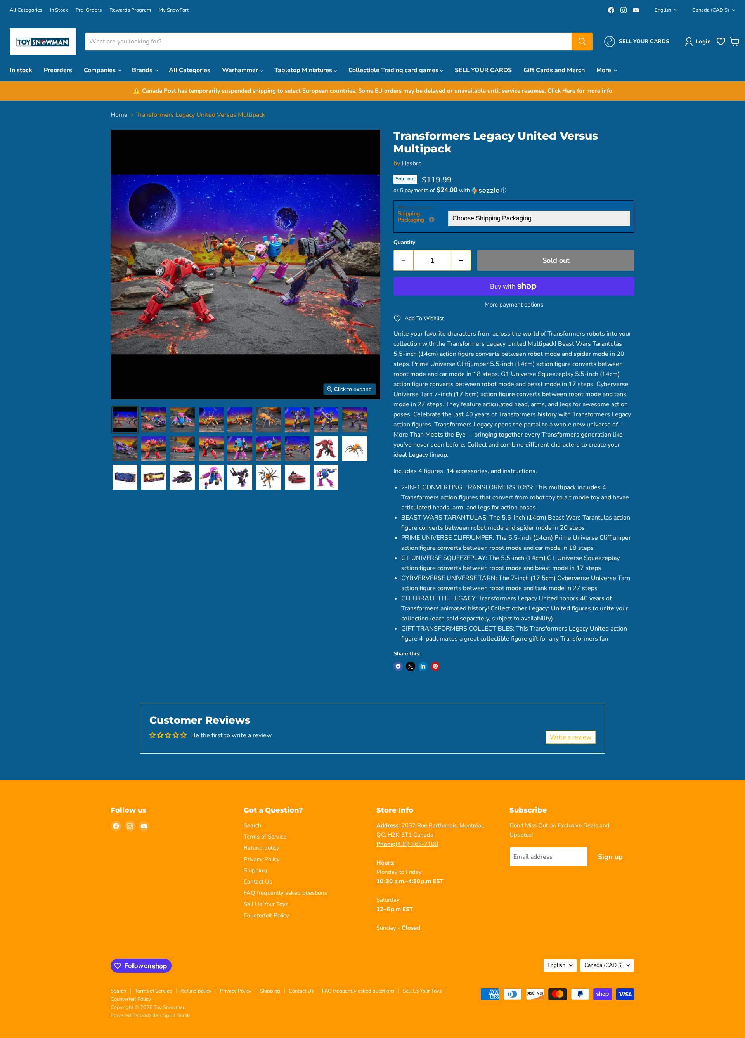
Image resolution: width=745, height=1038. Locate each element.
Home (119, 114)
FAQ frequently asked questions (285, 893)
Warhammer (241, 70)
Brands (143, 70)
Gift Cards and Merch (554, 70)
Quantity (404, 242)
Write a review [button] (570, 737)
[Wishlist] (721, 44)
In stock (21, 70)
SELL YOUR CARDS (483, 70)
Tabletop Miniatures (304, 70)
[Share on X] (410, 666)
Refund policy (261, 848)
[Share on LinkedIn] (423, 666)
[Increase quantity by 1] (461, 260)
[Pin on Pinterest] (435, 666)
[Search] (582, 41)
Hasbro (412, 163)
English (663, 10)
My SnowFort (174, 10)
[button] (699, 41)
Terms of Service (265, 836)
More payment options (514, 305)
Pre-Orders (89, 10)
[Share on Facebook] (398, 666)
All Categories (26, 10)
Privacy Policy (262, 859)
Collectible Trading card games (394, 70)
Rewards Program (130, 10)
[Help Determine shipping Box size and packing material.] (432, 219)
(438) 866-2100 (416, 844)
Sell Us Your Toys (266, 904)
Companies (100, 70)
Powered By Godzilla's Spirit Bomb (150, 1015)
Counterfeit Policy (266, 915)
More (604, 70)
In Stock (59, 10)
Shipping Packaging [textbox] (423, 217)
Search (253, 825)
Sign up (610, 856)
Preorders (58, 70)
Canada (710, 10)
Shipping (255, 870)
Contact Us (258, 882)
